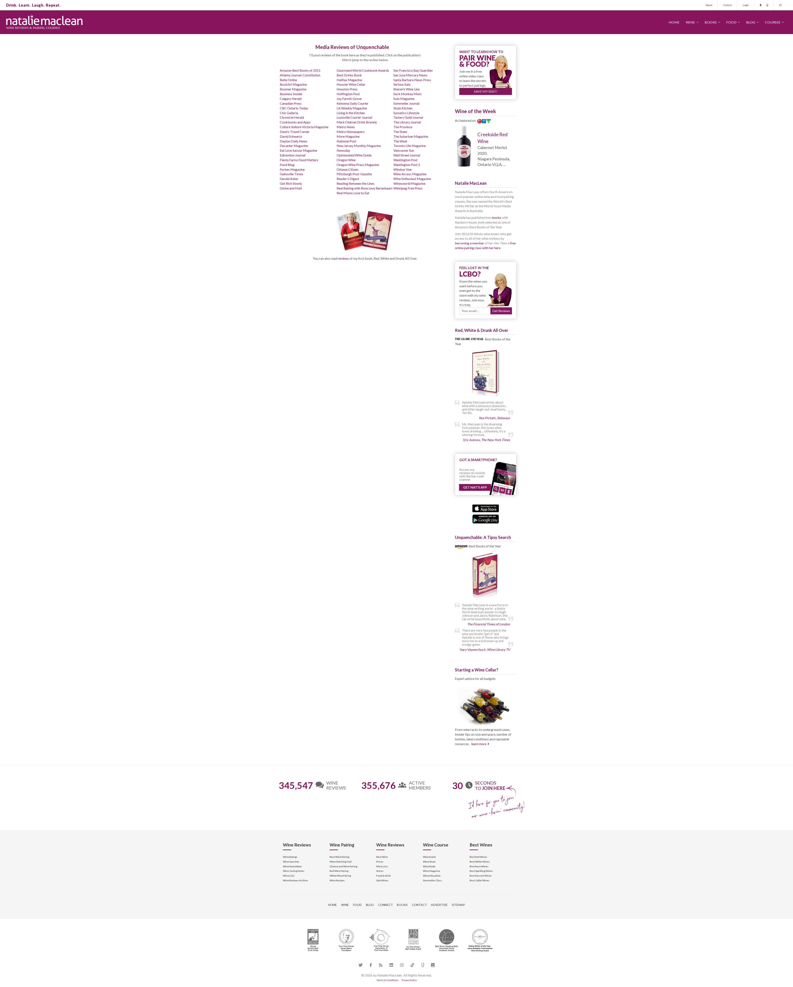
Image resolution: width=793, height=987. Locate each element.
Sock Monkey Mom (407, 94)
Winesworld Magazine (409, 183)
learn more (479, 744)
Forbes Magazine (292, 169)
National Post (346, 141)
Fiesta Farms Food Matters (299, 160)
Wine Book (429, 866)
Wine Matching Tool (340, 861)
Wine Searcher (291, 861)
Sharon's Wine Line (406, 89)
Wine (690, 22)
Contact (727, 5)
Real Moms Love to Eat (353, 193)
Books (711, 22)
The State (400, 132)
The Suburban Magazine (410, 136)
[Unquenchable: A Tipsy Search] (485, 577)
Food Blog (287, 165)
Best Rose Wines (479, 866)
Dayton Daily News (293, 141)
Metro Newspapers (350, 132)
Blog (750, 22)
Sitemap (458, 905)
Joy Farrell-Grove (349, 99)
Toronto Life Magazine (409, 146)
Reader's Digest (348, 179)
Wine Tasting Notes (293, 870)
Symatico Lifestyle (406, 113)
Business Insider (291, 94)
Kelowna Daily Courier (352, 103)
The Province (402, 127)
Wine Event (429, 856)
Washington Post (405, 160)
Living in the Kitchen (351, 113)
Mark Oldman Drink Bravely (357, 122)
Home (674, 22)
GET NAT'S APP (475, 487)
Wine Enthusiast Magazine (412, 179)
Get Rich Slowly (291, 183)
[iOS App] (485, 508)
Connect (385, 905)
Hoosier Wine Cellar (351, 84)
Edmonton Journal (292, 155)
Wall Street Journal (406, 155)
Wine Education (431, 875)
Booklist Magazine (293, 84)
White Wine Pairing (340, 875)
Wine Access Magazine (409, 174)
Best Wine (382, 856)
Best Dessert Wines (481, 875)
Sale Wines (382, 880)
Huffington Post (348, 94)
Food (731, 22)
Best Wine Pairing (339, 856)
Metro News (346, 127)
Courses (772, 22)
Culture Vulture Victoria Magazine (304, 127)
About (709, 5)
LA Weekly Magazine (352, 108)
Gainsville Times (291, 174)
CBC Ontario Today (294, 108)
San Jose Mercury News (410, 75)
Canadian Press (291, 103)
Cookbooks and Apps (295, 122)
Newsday (343, 150)
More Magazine (348, 136)
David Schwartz (291, 136)
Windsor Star (402, 169)
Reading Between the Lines (355, 183)
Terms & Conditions (387, 980)
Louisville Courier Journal (354, 117)
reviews (343, 258)
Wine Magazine (431, 870)
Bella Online (288, 80)
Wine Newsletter (292, 866)
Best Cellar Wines (479, 880)
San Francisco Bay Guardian (413, 70)
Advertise (439, 905)
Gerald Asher (289, 179)
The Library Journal (407, 122)
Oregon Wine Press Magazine (358, 165)
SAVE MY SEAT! (485, 91)
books (496, 217)
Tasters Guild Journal (408, 117)
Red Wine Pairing (339, 870)
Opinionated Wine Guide (354, 155)
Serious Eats (402, 84)
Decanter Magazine (294, 146)
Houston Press (347, 89)
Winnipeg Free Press (408, 188)
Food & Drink (383, 875)
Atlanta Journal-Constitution (300, 75)
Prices (379, 861)
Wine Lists (288, 875)
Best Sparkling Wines (481, 870)
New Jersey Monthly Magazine (359, 146)
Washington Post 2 (406, 165)
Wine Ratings (290, 856)
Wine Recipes (337, 880)
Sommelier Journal (406, 103)
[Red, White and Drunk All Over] (485, 374)
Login (746, 5)
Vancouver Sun (403, 150)
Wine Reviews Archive (295, 880)
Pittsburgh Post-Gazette (354, 174)
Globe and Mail (291, 188)
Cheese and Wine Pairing (343, 866)
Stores (379, 870)
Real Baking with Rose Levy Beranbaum (364, 188)
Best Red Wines (478, 856)
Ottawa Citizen (347, 169)
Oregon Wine (346, 160)
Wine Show (429, 861)
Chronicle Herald (292, 117)
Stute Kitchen (402, 108)
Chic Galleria (289, 113)
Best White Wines (480, 861)
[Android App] (485, 518)
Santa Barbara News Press (412, 80)
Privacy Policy (409, 980)
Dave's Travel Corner (295, 132)
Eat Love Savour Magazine (298, 150)
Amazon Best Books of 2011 (300, 70)
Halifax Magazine (349, 80)
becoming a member (469, 243)
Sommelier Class (432, 880)
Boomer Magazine (293, 89)
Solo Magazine (403, 99)
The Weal (400, 141)
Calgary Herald (291, 99)
